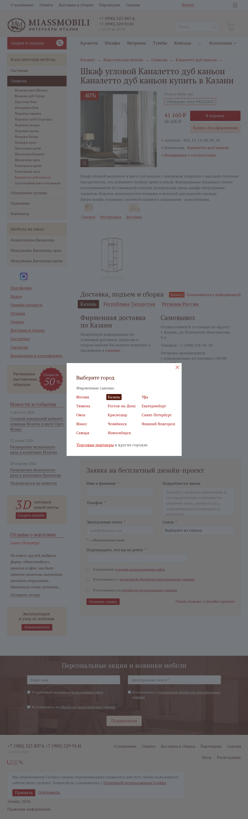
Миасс (81, 423)
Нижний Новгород (158, 423)
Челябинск (117, 423)
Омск (80, 414)
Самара (82, 432)
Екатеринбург (154, 405)
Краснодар (117, 414)
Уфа (145, 397)
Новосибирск (119, 432)
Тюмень (83, 405)
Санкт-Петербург (157, 414)
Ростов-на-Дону (122, 405)
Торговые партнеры (95, 445)
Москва (82, 397)
